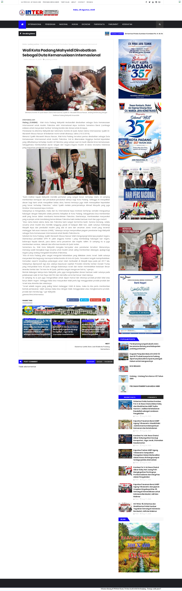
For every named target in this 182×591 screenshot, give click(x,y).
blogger (90, 362)
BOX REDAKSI (135, 366)
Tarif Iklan (65, 2)
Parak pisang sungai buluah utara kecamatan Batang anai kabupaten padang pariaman (145, 346)
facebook (108, 362)
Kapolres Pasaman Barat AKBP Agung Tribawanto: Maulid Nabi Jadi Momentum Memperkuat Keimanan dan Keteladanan (146, 424)
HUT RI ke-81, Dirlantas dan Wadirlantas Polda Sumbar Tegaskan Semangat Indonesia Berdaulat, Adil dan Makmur (146, 507)
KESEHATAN (127, 24)
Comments (152, 397)
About (73, 2)
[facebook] (146, 2)
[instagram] (156, 2)
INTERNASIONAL (34, 24)
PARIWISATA (99, 24)
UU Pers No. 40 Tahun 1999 (31, 2)
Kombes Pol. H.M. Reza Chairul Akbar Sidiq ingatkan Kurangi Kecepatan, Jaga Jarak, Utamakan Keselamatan (65, 331)
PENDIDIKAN (50, 24)
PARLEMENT (113, 24)
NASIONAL (63, 24)
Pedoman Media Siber (51, 2)
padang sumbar (95, 34)
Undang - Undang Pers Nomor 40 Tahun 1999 (146, 377)
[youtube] (153, 2)
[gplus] (159, 2)
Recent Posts (129, 397)
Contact (81, 2)
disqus (99, 362)
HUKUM (75, 24)
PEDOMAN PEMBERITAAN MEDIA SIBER (145, 386)
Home (24, 44)
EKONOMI (86, 24)
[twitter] (149, 2)
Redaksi (90, 2)
